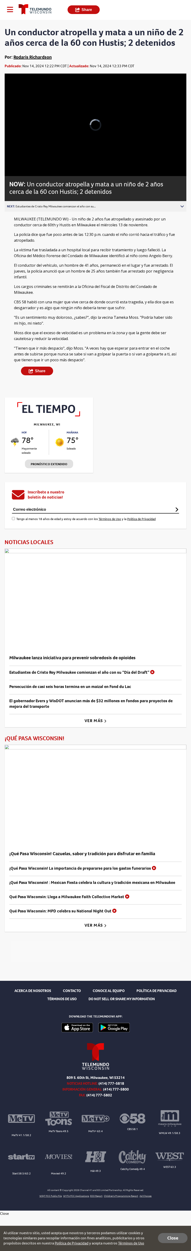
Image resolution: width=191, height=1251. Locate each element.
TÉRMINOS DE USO (62, 998)
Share (87, 10)
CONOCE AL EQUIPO (109, 990)
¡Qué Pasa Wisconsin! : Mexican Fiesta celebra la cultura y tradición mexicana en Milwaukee (92, 882)
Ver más (94, 720)
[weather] (14, 442)
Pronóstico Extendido (49, 464)
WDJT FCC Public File (50, 1196)
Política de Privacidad (141, 519)
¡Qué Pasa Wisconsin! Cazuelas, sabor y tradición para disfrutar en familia (82, 854)
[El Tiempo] (49, 415)
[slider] (26, 160)
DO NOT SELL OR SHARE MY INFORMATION (122, 998)
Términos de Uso (110, 519)
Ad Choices (146, 1196)
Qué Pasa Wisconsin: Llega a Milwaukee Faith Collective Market (67, 897)
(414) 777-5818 (111, 1083)
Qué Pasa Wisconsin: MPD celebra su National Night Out (60, 911)
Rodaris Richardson (33, 57)
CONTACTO (72, 990)
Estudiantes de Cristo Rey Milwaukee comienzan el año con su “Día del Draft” (79, 672)
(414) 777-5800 (116, 1089)
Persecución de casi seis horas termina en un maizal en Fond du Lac (70, 686)
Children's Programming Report (121, 1196)
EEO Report (96, 1196)
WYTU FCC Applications (76, 1196)
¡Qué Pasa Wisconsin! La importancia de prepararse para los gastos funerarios (80, 868)
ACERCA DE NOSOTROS (32, 990)
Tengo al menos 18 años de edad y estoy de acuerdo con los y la (86, 519)
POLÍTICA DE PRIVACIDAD (156, 990)
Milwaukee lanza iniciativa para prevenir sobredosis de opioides (72, 658)
